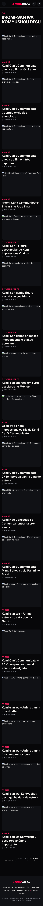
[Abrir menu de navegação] (4, 4)
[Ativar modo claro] (39, 4)
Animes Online (9, 890)
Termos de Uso (33, 887)
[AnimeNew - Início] (21, 4)
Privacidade (20, 887)
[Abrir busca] (34, 4)
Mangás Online (23, 890)
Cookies (35, 890)
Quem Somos (8, 887)
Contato (22, 894)
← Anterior (9, 859)
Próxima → (34, 859)
